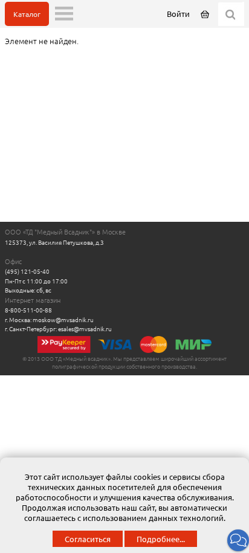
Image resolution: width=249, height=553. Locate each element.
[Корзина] (206, 13)
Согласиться (88, 539)
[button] (238, 540)
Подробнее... (161, 539)
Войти (178, 13)
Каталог (26, 14)
